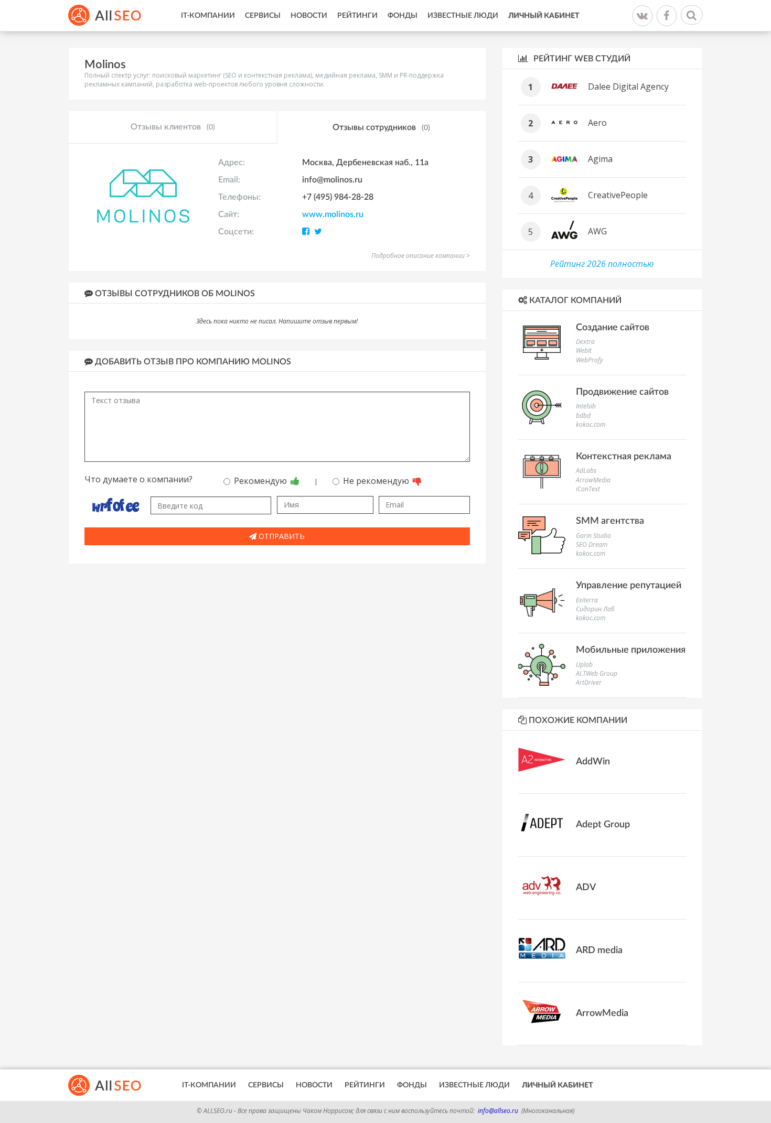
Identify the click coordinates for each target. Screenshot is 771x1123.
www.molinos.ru (332, 214)
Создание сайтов (612, 327)
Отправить (280, 536)
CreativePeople (618, 195)
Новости (309, 15)
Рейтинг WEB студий (580, 59)
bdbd (583, 415)
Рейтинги (357, 15)
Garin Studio (593, 535)
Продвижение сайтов (622, 392)
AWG (597, 231)
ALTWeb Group (596, 673)
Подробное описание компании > (420, 255)
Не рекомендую (377, 481)
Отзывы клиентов (173, 127)
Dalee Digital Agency (628, 86)
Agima (600, 159)
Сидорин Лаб (595, 608)
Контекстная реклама (623, 456)
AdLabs (586, 470)
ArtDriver (589, 682)
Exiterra (587, 600)
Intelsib (586, 406)
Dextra (585, 341)
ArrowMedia (593, 480)
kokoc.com (590, 424)
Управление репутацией (628, 585)
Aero (597, 122)
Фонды (402, 15)
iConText (588, 488)
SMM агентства (610, 521)
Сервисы (263, 15)
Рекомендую (261, 481)
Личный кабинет (543, 15)
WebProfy (589, 359)
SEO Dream (591, 544)
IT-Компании (208, 15)
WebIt (584, 350)
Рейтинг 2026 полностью (602, 263)
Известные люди (462, 15)
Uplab (584, 664)
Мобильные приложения (631, 650)
